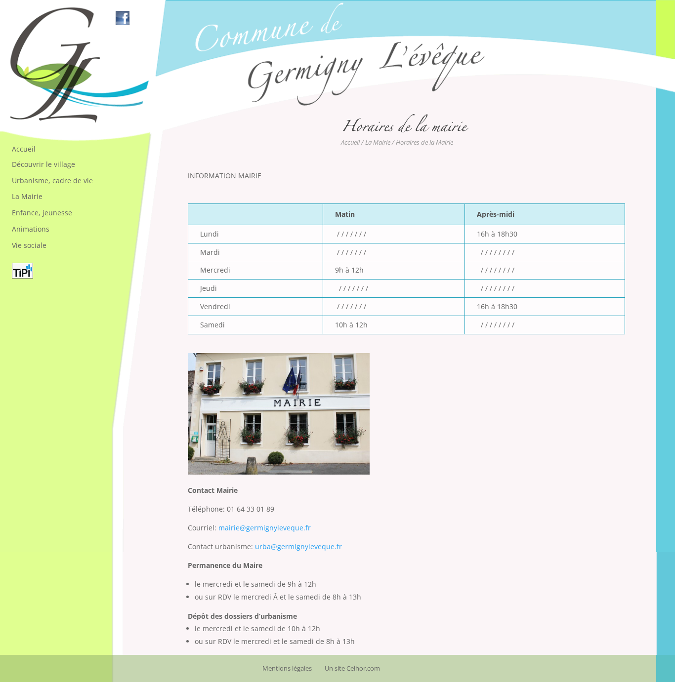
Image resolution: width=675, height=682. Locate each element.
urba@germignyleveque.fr (298, 546)
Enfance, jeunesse (42, 212)
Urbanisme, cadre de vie (52, 180)
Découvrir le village (43, 164)
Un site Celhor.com (352, 668)
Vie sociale (29, 245)
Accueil (24, 149)
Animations (30, 229)
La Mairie (27, 196)
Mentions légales (287, 668)
